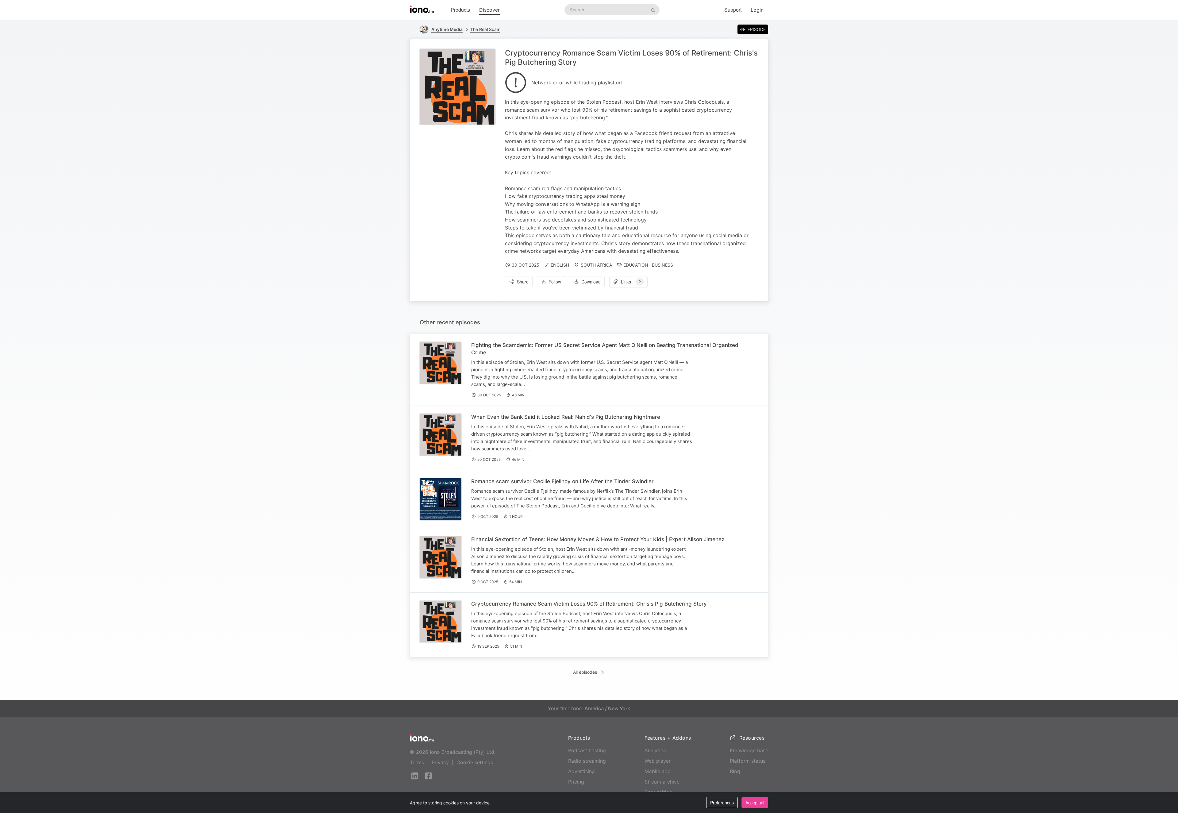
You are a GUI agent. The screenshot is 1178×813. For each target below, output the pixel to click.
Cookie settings (474, 762)
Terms (417, 762)
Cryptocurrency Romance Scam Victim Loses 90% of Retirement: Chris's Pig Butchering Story (589, 604)
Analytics (655, 750)
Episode (757, 29)
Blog (735, 771)
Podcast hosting (587, 750)
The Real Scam (485, 29)
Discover (489, 10)
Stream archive (662, 782)
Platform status (747, 761)
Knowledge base (749, 750)
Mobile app (658, 771)
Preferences (722, 803)
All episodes (585, 672)
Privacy (440, 762)
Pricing (576, 782)
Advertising (581, 771)
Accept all (754, 803)
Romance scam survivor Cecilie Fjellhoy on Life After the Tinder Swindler (562, 481)
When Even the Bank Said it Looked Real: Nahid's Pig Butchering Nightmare (565, 417)
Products (460, 9)
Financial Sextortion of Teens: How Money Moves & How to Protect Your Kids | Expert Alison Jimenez (597, 539)
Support (732, 9)
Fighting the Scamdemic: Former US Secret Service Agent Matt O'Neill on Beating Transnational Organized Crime (604, 349)
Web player (658, 761)
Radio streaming (587, 761)
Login (757, 10)
